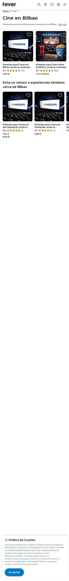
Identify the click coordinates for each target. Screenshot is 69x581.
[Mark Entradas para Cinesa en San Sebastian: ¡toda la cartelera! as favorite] (28, 95)
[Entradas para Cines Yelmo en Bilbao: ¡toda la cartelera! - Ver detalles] (51, 46)
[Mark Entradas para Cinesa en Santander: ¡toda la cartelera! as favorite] (60, 95)
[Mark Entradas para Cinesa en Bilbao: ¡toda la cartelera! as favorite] (29, 34)
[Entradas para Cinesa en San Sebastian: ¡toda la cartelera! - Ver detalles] (17, 106)
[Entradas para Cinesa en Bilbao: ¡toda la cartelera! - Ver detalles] (18, 46)
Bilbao (6, 11)
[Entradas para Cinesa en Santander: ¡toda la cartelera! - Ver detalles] (49, 106)
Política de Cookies (13, 556)
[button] (15, 11)
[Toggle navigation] (64, 4)
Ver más (62, 24)
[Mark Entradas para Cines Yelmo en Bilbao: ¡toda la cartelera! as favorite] (62, 34)
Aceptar (14, 572)
